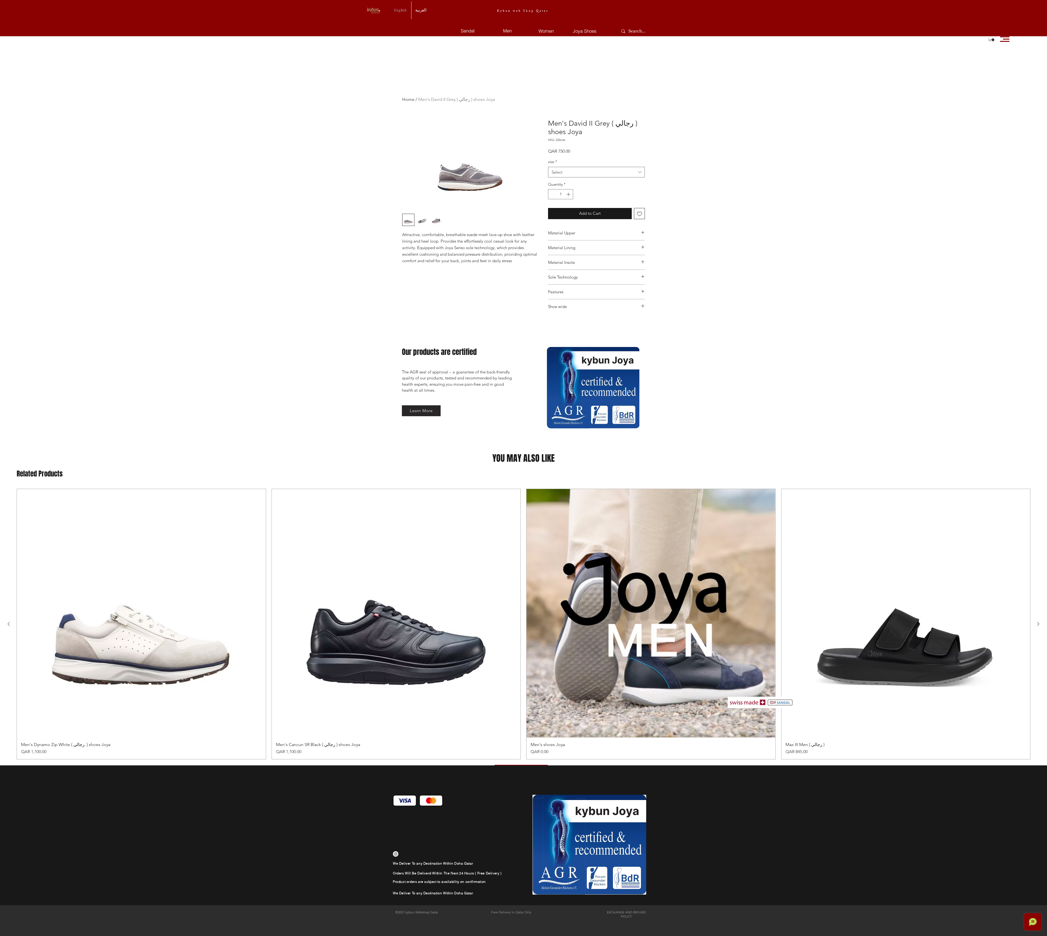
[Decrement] (552, 194)
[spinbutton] (560, 194)
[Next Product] (1038, 624)
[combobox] (596, 172)
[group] (523, 624)
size (552, 161)
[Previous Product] (8, 624)
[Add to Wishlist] (639, 213)
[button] (991, 39)
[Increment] (568, 194)
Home (408, 99)
